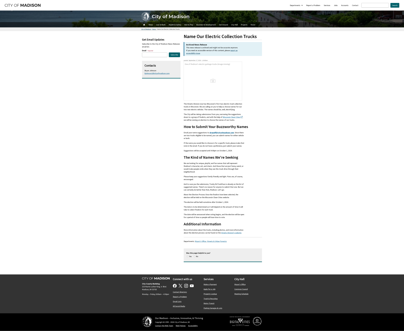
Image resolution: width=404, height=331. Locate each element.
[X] (180, 286)
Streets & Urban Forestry (217, 241)
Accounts (344, 5)
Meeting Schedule (241, 294)
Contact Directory (180, 292)
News (151, 24)
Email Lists (177, 301)
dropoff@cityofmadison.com (222, 132)
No (197, 256)
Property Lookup (210, 294)
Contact (355, 5)
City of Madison (171, 16)
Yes (190, 256)
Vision (253, 24)
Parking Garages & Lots (213, 308)
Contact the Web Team (164, 325)
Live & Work (160, 24)
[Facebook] (175, 286)
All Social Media (179, 306)
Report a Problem (313, 5)
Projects (244, 24)
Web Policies (181, 325)
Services (327, 5)
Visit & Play (188, 24)
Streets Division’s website (231, 233)
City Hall (234, 24)
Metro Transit (209, 303)
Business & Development (206, 24)
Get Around (223, 24)
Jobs (336, 5)
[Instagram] (186, 286)
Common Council (241, 289)
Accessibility (193, 325)
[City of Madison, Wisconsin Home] (147, 322)
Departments (295, 5)
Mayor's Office (200, 241)
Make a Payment (210, 284)
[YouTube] (192, 286)
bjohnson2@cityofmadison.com (157, 73)
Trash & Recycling (211, 298)
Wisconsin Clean (233, 117)
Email (147, 50)
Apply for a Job (209, 289)
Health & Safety (175, 24)
